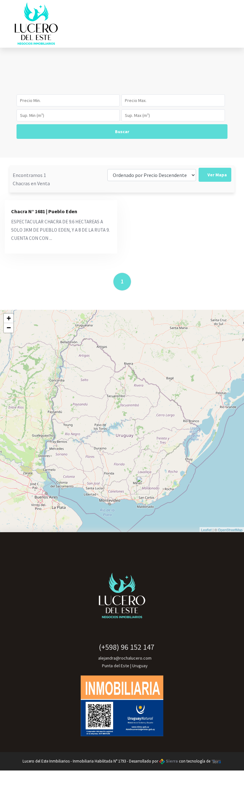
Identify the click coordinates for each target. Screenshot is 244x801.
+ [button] (9, 318)
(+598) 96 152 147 (125, 647)
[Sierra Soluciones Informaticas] (216, 761)
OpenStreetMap (230, 529)
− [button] (9, 328)
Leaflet (206, 529)
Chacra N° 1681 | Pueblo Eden (44, 211)
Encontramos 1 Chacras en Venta (31, 179)
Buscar (122, 131)
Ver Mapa (217, 175)
